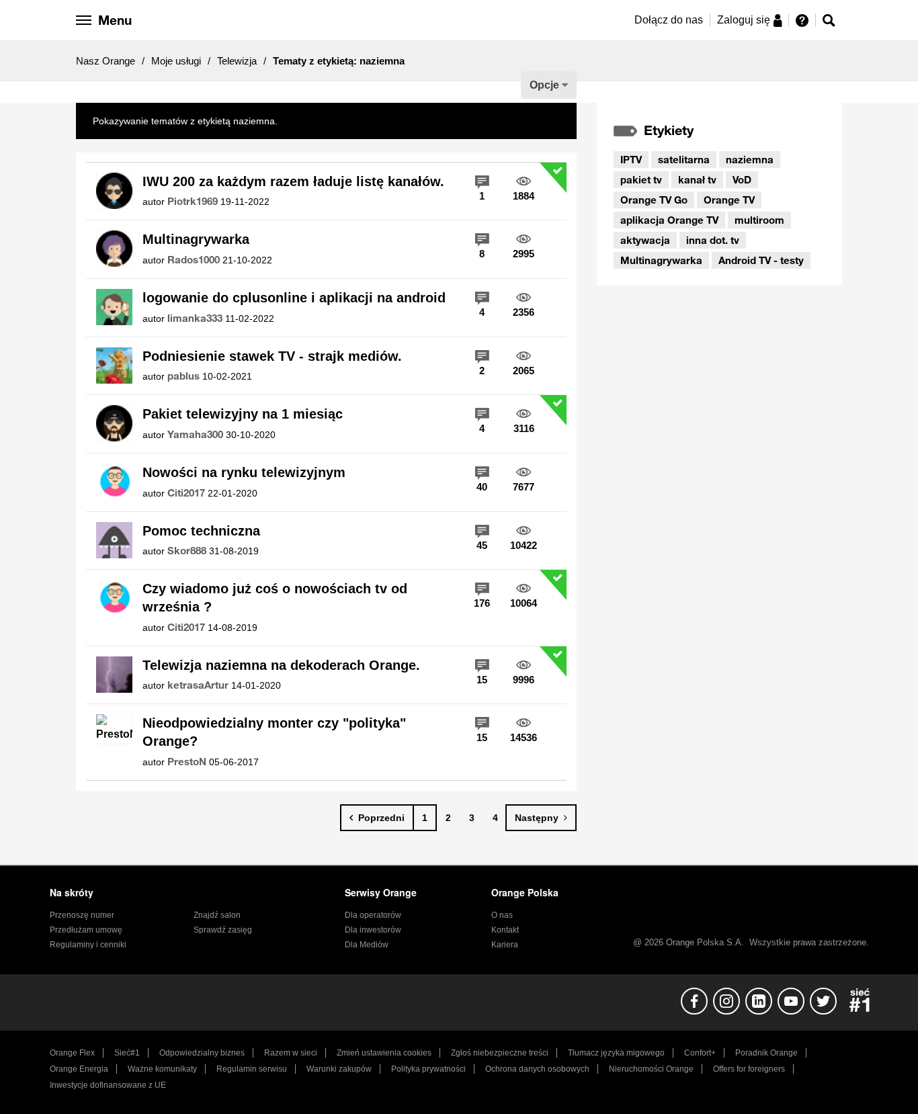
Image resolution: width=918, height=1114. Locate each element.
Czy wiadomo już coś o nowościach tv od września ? (274, 597)
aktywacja (645, 240)
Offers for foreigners (749, 1069)
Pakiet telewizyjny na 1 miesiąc (242, 413)
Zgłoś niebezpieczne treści (499, 1053)
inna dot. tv (712, 240)
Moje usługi (176, 61)
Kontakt (505, 930)
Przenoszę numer (82, 915)
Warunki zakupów (339, 1069)
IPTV (631, 159)
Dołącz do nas (668, 20)
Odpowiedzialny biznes (202, 1053)
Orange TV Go (653, 200)
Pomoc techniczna (201, 530)
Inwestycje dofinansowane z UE (108, 1085)
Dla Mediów (366, 944)
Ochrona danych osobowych (537, 1069)
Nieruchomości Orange (651, 1069)
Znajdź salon (217, 915)
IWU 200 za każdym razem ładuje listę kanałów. (293, 181)
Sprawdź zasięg (223, 930)
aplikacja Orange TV (669, 220)
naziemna (750, 159)
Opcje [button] (544, 85)
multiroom (759, 220)
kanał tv (697, 179)
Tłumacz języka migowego (616, 1053)
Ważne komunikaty (162, 1069)
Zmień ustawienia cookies (384, 1053)
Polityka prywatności (428, 1069)
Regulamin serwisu (251, 1069)
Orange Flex (72, 1053)
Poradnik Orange (766, 1053)
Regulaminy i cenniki (88, 944)
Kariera (504, 944)
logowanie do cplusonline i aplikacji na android (294, 297)
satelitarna (684, 159)
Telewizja (237, 61)
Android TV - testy (761, 260)
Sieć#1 (127, 1053)
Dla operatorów (373, 915)
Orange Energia (79, 1069)
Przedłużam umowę (86, 930)
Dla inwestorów (373, 930)
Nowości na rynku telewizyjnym (243, 472)
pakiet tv (641, 179)
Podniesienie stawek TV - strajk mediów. (272, 356)
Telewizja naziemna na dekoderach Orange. (281, 665)
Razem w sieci (290, 1053)
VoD (742, 179)
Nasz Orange (105, 61)
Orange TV (729, 200)
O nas (502, 915)
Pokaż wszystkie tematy (330, 121)
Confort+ (700, 1053)
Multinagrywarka (195, 239)
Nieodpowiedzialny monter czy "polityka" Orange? (274, 732)
